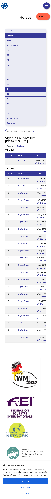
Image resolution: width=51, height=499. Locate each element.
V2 (8, 113)
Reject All (25, 494)
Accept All (26, 481)
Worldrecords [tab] (12, 118)
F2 (8, 65)
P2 (8, 75)
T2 (8, 94)
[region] (25, 480)
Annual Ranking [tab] (13, 45)
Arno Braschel (23, 160)
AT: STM (40, 304)
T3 (8, 99)
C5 (8, 55)
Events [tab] (9, 41)
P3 (8, 79)
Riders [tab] (9, 31)
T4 (8, 104)
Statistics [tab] (11, 123)
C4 (8, 50)
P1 (8, 70)
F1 (8, 60)
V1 (8, 109)
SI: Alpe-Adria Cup (44, 340)
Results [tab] (10, 146)
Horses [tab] (10, 36)
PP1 (8, 84)
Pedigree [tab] (20, 146)
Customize (25, 487)
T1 (8, 89)
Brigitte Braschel (24, 178)
